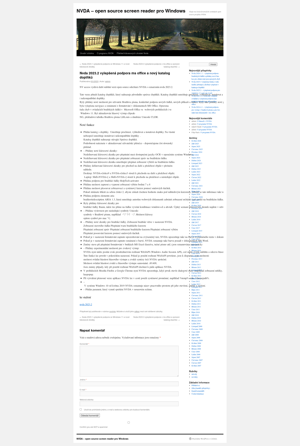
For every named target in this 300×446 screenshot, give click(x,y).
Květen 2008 (196, 343)
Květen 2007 (196, 365)
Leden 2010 (196, 323)
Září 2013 (195, 261)
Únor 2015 (196, 239)
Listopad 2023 (197, 163)
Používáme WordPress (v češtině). (204, 438)
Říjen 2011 (196, 289)
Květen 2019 (196, 205)
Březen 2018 (196, 216)
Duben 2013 (196, 264)
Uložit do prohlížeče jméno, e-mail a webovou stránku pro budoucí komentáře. (117, 409)
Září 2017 (195, 222)
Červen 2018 (196, 214)
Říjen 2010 (196, 312)
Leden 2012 (196, 284)
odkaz (137, 311)
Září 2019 (195, 202)
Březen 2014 (196, 250)
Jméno (83, 379)
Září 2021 (195, 183)
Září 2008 (195, 334)
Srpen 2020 (196, 194)
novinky (112, 311)
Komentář (84, 343)
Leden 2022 (196, 180)
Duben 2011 (196, 303)
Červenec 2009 (197, 329)
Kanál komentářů (198, 391)
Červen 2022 (196, 177)
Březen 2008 (196, 348)
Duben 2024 (196, 160)
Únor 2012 (196, 281)
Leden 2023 (196, 171)
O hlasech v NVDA (204, 121)
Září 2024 (195, 155)
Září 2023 (195, 166)
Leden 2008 (196, 354)
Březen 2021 (196, 188)
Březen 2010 (196, 320)
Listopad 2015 (197, 230)
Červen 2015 (196, 236)
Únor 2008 (196, 351)
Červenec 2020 (197, 197)
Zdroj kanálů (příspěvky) (201, 388)
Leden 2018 (196, 219)
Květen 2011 (196, 301)
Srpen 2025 (196, 146)
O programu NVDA (105, 53)
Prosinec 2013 (197, 259)
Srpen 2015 (196, 233)
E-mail (83, 389)
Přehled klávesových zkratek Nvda (132, 53)
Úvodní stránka (87, 53)
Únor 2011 (196, 309)
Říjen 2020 (196, 191)
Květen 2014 (196, 247)
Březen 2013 (196, 267)
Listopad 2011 (197, 287)
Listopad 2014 (197, 242)
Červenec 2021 (197, 185)
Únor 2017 (196, 228)
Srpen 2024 (196, 157)
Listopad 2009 (197, 326)
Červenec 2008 (197, 340)
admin (107, 81)
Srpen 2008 (196, 337)
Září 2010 (195, 315)
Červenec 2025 (197, 149)
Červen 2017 (196, 225)
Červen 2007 (196, 363)
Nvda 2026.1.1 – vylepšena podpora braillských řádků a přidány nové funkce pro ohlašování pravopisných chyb (206, 76)
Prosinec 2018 (197, 208)
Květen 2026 (196, 140)
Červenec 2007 (197, 360)
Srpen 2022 (196, 174)
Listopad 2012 (197, 270)
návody (194, 374)
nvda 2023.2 (86, 304)
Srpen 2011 (196, 292)
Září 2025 (195, 143)
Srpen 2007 (196, 357)
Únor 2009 (196, 332)
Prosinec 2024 (197, 152)
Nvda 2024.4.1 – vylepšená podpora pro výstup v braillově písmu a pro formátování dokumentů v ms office (206, 110)
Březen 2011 (196, 306)
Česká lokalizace (198, 393)
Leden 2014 (196, 256)
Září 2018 (195, 211)
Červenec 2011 (197, 295)
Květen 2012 (196, 275)
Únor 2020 (196, 199)
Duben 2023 (196, 169)
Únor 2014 (196, 253)
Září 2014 (195, 244)
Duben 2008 (196, 346)
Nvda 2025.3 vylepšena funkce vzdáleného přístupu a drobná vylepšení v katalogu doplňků (205, 84)
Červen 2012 (196, 273)
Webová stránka (86, 399)
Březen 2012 (196, 278)
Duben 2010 (196, 318)
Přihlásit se (196, 385)
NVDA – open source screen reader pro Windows (131, 10)
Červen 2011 (196, 298)
